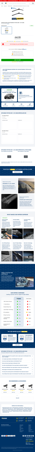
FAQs (20, 429)
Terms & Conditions (31, 431)
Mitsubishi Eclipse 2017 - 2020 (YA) (12, 409)
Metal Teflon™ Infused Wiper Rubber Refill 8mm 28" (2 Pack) (5, 389)
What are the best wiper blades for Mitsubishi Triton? (11, 363)
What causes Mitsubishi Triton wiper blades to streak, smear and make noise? (15, 367)
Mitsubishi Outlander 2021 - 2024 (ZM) (27, 410)
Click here (8, 23)
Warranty (30, 428)
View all (17, 398)
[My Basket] (33, 3)
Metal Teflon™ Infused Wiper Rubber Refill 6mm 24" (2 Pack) (30, 389)
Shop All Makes (22, 430)
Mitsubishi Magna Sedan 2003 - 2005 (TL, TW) (8, 408)
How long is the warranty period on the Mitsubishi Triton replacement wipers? (15, 371)
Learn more (20, 98)
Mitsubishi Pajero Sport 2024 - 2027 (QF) (7, 407)
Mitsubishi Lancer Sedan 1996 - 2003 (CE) (18, 411)
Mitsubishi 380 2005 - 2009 (6, 412)
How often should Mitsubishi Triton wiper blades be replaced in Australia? (14, 365)
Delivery (30, 426)
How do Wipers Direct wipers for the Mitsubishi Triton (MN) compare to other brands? (16, 373)
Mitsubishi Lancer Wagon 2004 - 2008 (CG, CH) (16, 410)
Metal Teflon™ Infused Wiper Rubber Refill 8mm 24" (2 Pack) (13, 389)
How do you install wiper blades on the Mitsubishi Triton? (12, 361)
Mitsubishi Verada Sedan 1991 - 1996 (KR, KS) (22, 409)
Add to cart (17, 60)
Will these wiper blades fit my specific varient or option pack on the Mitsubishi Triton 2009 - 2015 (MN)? (16, 356)
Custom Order (21, 428)
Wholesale (21, 431)
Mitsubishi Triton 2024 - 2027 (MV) (28, 407)
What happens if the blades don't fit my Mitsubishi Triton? (12, 369)
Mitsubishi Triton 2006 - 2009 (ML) (27, 411)
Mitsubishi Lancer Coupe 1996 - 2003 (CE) (7, 411)
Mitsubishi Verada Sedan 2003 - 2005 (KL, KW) (19, 408)
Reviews (30, 430)
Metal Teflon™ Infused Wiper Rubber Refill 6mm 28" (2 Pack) (22, 389)
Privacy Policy (30, 429)
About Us (21, 426)
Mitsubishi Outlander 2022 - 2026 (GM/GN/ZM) (17, 407)
